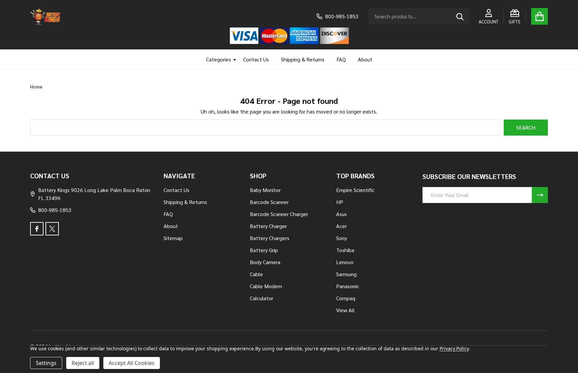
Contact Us (256, 59)
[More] (232, 59)
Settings (46, 363)
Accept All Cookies (132, 363)
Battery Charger (268, 225)
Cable (256, 273)
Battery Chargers (269, 237)
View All (345, 310)
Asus (341, 213)
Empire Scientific (355, 189)
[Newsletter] (540, 195)
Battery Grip (264, 249)
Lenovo (345, 261)
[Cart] (539, 16)
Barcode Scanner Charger (279, 213)
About (365, 59)
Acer (341, 225)
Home (36, 86)
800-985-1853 (55, 209)
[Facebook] (37, 229)
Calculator (261, 298)
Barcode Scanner (269, 201)
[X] (52, 229)
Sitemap (173, 237)
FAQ (341, 59)
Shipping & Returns (302, 59)
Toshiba (345, 249)
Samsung (346, 273)
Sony (341, 237)
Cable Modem (266, 286)
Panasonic (347, 286)
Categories (218, 59)
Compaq (345, 298)
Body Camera (265, 261)
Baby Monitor (265, 189)
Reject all (83, 363)
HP (339, 201)
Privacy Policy (454, 348)
